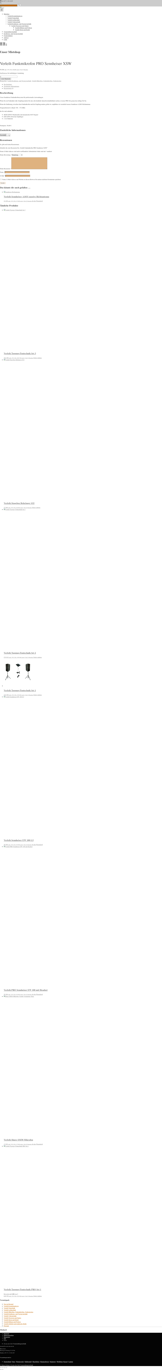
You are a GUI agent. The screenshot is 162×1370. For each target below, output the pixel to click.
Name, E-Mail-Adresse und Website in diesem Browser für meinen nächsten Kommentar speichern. (31, 179)
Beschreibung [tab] (8, 84)
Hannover (53, 1362)
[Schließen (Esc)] (6, 1367)
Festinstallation (8, 36)
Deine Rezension (5, 169)
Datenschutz (7, 1337)
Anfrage (6, 38)
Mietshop (6, 14)
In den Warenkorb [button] (37, 201)
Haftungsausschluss (9, 1335)
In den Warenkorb (5, 79)
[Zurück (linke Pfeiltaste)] (1, 1369)
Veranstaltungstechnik (10, 32)
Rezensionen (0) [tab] (8, 88)
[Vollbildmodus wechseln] (2, 1367)
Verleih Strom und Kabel (22, 30)
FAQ (5, 1338)
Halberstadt (28, 1362)
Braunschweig (44, 1362)
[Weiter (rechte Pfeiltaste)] (2, 1369)
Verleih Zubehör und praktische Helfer (15, 1324)
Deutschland (7, 1362)
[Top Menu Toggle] (1, 9)
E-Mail (2, 176)
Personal (6, 1326)
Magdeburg (36, 1362)
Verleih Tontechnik (13, 18)
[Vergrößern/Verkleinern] (1, 1367)
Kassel (66, 1362)
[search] (19, 5)
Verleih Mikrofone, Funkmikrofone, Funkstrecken (46, 81)
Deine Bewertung (6, 155)
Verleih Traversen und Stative (20, 26)
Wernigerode (20, 1362)
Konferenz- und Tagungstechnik (13, 34)
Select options (37, 358)
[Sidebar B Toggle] (4, 44)
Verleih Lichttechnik (14, 20)
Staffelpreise (3, 73)
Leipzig (71, 1362)
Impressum (6, 1333)
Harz (13, 1362)
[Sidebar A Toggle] (1, 44)
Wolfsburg (60, 1362)
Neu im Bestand (8, 1304)
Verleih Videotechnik (14, 22)
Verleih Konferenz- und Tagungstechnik (19, 24)
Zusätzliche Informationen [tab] (11, 86)
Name (2, 172)
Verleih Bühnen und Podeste (23, 28)
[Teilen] (4, 1367)
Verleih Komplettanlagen (15, 16)
